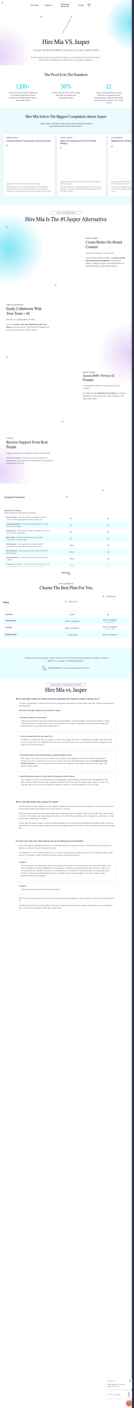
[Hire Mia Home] (13, 5)
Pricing (81, 5)
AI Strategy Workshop (65, 5)
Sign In (89, 5)
